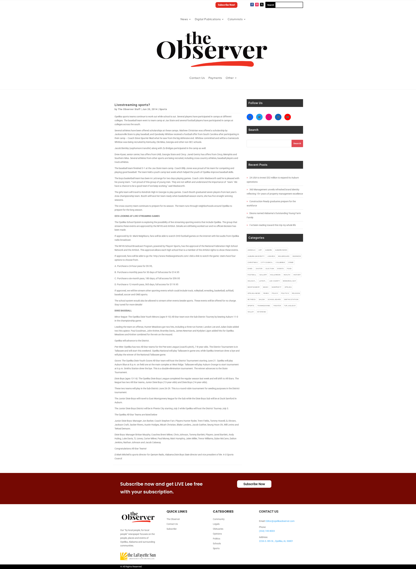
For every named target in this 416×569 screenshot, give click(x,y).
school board (274, 299)
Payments (215, 78)
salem (262, 299)
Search (297, 143)
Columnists (235, 19)
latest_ (262, 281)
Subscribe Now (254, 484)
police (275, 293)
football (252, 275)
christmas (253, 262)
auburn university (256, 256)
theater (277, 306)
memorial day (289, 281)
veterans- (261, 312)
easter (259, 268)
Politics (216, 538)
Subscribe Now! (226, 4)
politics (285, 293)
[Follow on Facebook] (252, 4)
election (270, 268)
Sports (163, 109)
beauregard (283, 256)
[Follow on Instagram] (257, 4)
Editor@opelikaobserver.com (280, 521)
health (287, 275)
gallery (263, 275)
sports (251, 306)
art (260, 250)
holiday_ (252, 281)
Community (219, 519)
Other (230, 78)
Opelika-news (254, 293)
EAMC (250, 268)
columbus (280, 262)
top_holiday (290, 306)
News (184, 19)
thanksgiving (263, 306)
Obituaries (218, 529)
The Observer (173, 519)
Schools (217, 543)
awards (271, 256)
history (297, 275)
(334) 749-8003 (267, 531)
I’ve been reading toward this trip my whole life (272, 225)
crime (291, 262)
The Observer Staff (129, 109)
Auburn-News (281, 250)
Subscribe (171, 529)
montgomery (254, 287)
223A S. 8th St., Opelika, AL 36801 (276, 541)
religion (296, 293)
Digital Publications (208, 19)
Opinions (217, 534)
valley (251, 312)
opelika (288, 287)
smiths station (291, 299)
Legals (216, 524)
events (280, 268)
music (266, 287)
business (297, 256)
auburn (268, 250)
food (289, 268)
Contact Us (197, 78)
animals (251, 250)
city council (267, 262)
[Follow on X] (262, 4)
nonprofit (276, 287)
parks (266, 293)
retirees (252, 299)
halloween (275, 275)
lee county (274, 281)
